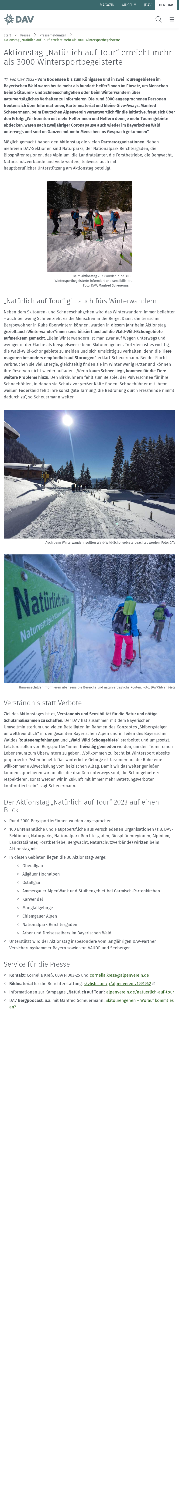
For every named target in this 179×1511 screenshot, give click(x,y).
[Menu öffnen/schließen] (172, 19)
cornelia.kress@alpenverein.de (119, 975)
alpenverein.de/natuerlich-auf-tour (140, 992)
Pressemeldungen (53, 35)
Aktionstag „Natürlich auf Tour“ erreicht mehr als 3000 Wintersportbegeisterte (62, 40)
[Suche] (158, 19)
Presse (25, 35)
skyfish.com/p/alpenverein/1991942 (117, 983)
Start (7, 35)
